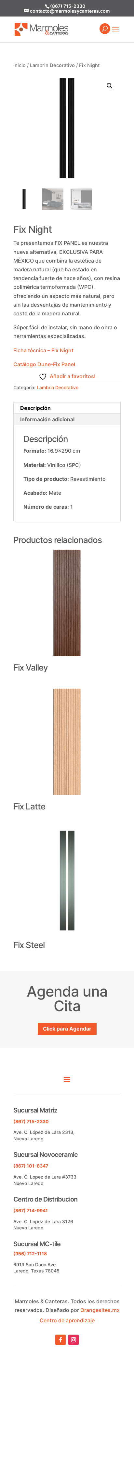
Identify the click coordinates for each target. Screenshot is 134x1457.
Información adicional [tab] (47, 419)
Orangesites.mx (100, 1310)
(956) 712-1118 (30, 1253)
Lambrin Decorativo (52, 65)
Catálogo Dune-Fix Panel (44, 364)
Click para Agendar (67, 1028)
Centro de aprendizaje (67, 1320)
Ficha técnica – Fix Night (43, 350)
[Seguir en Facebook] (60, 1340)
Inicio (19, 65)
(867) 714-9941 (30, 1210)
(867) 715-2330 (67, 6)
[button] (109, 86)
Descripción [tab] (35, 408)
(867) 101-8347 (30, 1166)
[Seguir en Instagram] (73, 1340)
